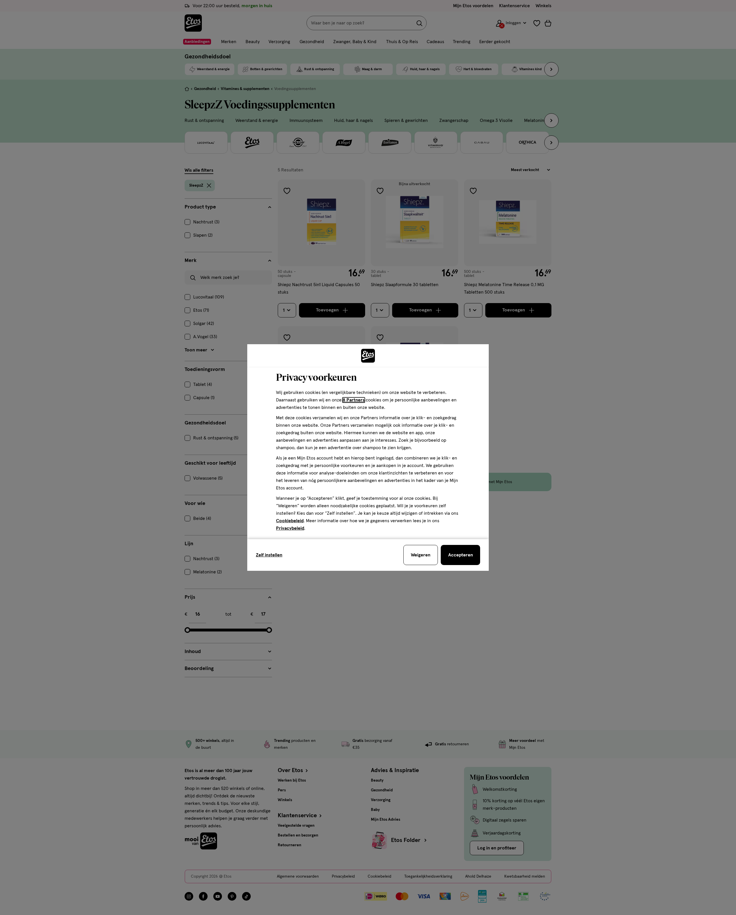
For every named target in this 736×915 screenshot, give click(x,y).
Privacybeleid (290, 528)
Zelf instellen (269, 555)
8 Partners (354, 400)
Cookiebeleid (290, 520)
